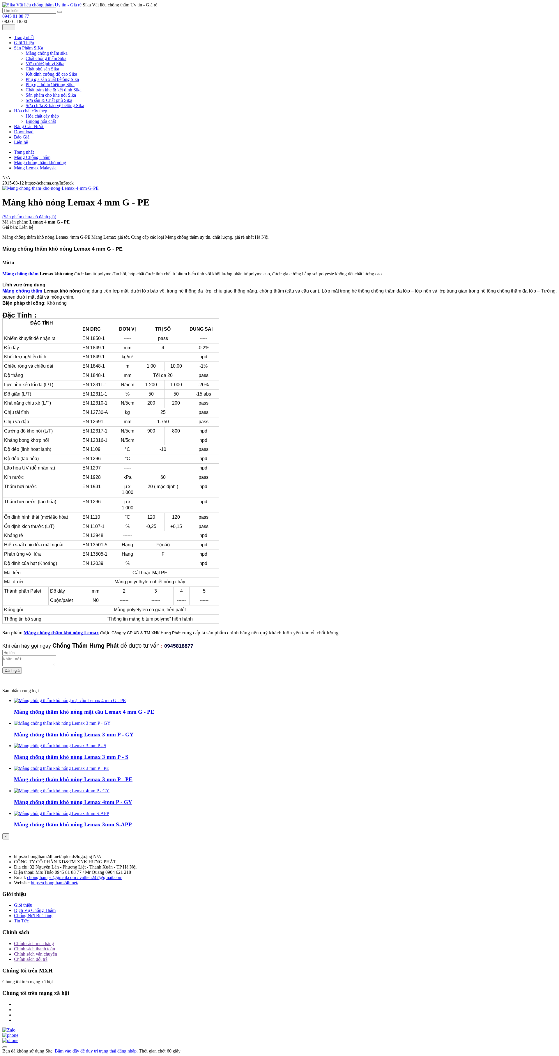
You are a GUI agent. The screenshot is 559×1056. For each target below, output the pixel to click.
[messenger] (10, 1035)
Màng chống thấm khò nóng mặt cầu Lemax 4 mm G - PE (84, 712)
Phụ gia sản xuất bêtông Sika (52, 79)
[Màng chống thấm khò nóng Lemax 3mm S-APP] (61, 813)
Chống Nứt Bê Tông (33, 915)
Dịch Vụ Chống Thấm (35, 910)
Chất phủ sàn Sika (42, 68)
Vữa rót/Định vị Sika (45, 63)
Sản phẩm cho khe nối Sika (51, 95)
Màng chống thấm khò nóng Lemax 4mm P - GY (73, 802)
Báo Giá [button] (21, 136)
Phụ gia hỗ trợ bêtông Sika (50, 84)
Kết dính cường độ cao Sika (51, 74)
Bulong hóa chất (41, 121)
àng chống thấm (22, 273)
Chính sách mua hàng (34, 943)
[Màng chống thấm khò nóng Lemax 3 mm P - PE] (61, 768)
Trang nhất (24, 37)
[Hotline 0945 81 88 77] (10, 1040)
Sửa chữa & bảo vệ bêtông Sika (55, 105)
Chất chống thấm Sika (46, 58)
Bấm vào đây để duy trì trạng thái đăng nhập (96, 1050)
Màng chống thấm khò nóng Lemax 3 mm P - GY (74, 734)
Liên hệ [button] (21, 142)
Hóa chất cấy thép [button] (30, 110)
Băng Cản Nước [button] (29, 126)
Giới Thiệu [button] (24, 42)
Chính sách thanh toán (34, 948)
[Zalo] (8, 1029)
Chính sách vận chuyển (35, 954)
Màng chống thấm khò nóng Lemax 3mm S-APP (73, 824)
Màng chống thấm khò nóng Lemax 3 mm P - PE (73, 779)
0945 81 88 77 (15, 16)
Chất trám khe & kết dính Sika (54, 89)
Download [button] (23, 131)
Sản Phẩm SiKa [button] (28, 47)
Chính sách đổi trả (30, 959)
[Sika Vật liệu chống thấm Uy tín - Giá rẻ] (42, 4)
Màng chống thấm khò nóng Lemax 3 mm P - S (71, 757)
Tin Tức (21, 920)
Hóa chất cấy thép (42, 116)
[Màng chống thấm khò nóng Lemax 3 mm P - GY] (62, 723)
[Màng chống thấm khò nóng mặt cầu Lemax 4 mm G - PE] (70, 700)
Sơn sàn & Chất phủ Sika (49, 100)
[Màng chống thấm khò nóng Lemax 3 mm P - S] (60, 745)
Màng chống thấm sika (47, 53)
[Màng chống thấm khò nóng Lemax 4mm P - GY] (61, 790)
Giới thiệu (23, 905)
